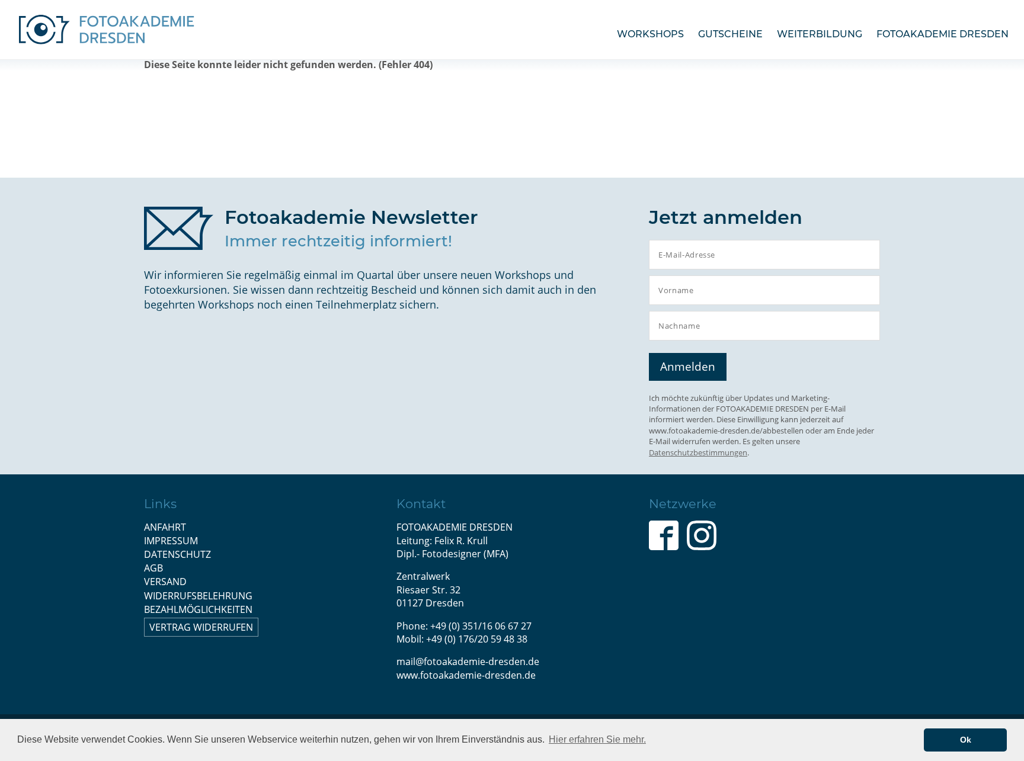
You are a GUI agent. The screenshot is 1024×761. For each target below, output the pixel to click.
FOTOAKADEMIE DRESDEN (942, 34)
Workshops (650, 34)
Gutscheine (730, 34)
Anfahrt (165, 527)
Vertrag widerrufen (201, 627)
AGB (153, 567)
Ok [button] (965, 739)
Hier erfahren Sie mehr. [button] (597, 739)
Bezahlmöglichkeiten (198, 609)
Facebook (664, 535)
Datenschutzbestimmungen (698, 452)
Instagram (701, 535)
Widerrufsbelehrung (198, 595)
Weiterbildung (819, 34)
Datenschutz (177, 554)
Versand (165, 581)
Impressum (171, 540)
